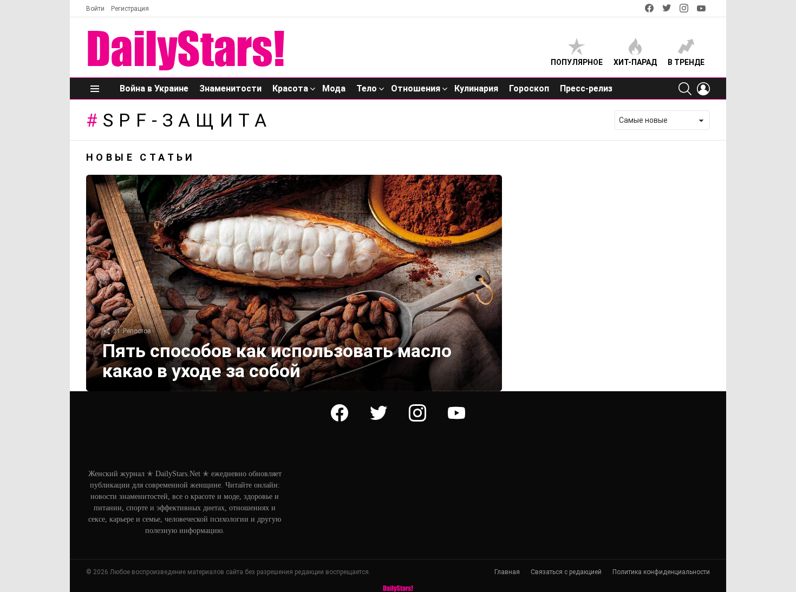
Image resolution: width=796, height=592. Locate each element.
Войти (95, 8)
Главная (507, 572)
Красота (290, 88)
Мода (333, 88)
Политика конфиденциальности (661, 572)
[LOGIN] (703, 89)
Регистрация (130, 8)
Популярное (577, 62)
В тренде (686, 62)
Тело (366, 88)
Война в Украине (154, 88)
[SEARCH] (684, 89)
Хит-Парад (635, 62)
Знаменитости (230, 88)
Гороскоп (529, 88)
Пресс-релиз (586, 88)
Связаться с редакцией (566, 572)
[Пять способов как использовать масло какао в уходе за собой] (294, 283)
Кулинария (476, 88)
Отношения (415, 88)
